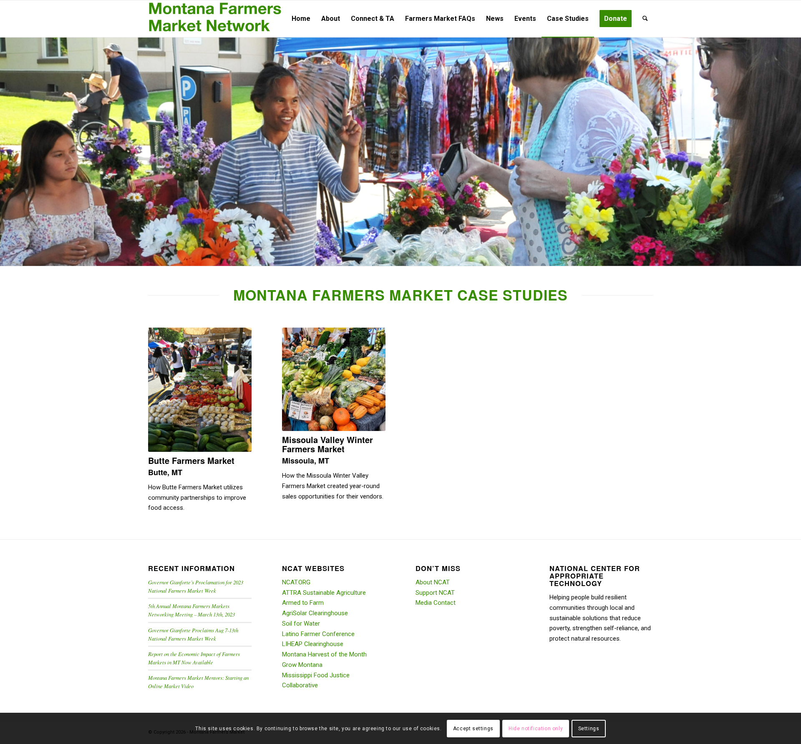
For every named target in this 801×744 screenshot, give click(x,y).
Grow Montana (302, 665)
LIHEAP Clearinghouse (312, 644)
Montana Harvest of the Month (324, 654)
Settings (588, 728)
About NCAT (433, 582)
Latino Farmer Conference (318, 634)
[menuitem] (301, 18)
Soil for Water (301, 623)
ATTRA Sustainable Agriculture (324, 592)
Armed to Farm (303, 602)
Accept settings (473, 728)
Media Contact (436, 602)
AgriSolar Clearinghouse (315, 613)
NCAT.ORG (296, 582)
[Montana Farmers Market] (215, 18)
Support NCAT (435, 592)
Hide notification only (536, 728)
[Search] (645, 18)
